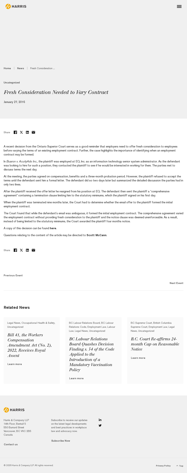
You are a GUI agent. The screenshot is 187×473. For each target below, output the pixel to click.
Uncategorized (12, 82)
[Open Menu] (179, 6)
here (53, 228)
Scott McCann (96, 235)
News (20, 68)
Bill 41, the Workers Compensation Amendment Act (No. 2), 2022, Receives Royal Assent (29, 345)
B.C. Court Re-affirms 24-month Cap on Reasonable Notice (155, 344)
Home (7, 68)
